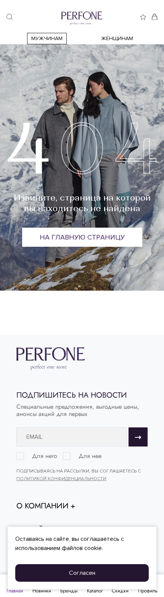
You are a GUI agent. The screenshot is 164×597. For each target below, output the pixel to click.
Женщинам (117, 38)
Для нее (90, 456)
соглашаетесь (99, 539)
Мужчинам (47, 38)
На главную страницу (82, 237)
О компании (42, 506)
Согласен (82, 573)
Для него (44, 456)
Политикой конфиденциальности (61, 479)
